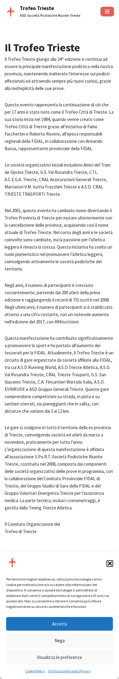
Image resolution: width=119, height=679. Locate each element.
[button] (110, 563)
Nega (60, 640)
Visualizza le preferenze (59, 657)
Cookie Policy (35, 671)
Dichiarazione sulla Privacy (69, 671)
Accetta (59, 624)
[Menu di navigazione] (107, 11)
